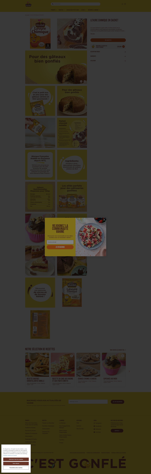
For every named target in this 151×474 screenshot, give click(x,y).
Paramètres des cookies (16, 467)
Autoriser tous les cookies (16, 459)
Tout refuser (16, 463)
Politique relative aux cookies (10, 456)
